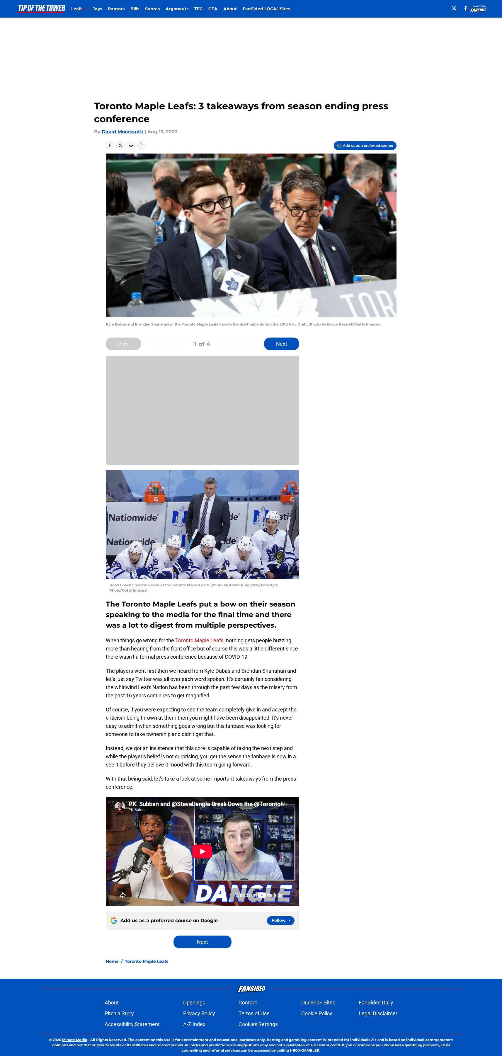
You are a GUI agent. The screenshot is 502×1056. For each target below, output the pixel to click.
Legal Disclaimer (378, 1013)
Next (281, 344)
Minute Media (74, 1040)
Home (112, 961)
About (230, 8)
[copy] (141, 145)
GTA (212, 8)
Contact (248, 1002)
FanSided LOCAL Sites (266, 8)
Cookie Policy (316, 1013)
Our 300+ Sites (318, 1002)
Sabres (152, 8)
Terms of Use (254, 1013)
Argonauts (177, 8)
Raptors (116, 8)
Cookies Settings (258, 1024)
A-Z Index (194, 1024)
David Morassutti (123, 131)
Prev (123, 344)
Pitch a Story (119, 1013)
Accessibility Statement (132, 1024)
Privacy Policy (199, 1013)
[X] (454, 8)
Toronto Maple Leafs (199, 640)
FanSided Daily (376, 1002)
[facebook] (465, 8)
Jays (97, 8)
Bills (134, 8)
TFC (198, 8)
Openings (194, 1002)
